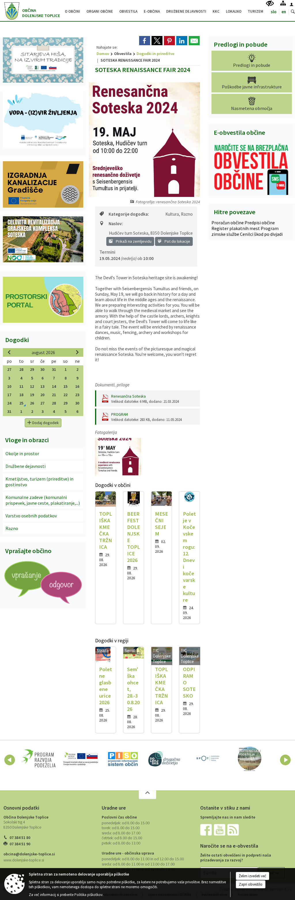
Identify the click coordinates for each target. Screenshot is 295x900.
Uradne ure (114, 808)
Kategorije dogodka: (129, 214)
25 (21, 403)
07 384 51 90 (20, 844)
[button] (9, 760)
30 (42, 369)
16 (77, 386)
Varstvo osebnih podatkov (31, 516)
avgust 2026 (43, 352)
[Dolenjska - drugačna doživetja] (165, 759)
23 (77, 394)
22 (65, 394)
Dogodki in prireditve (155, 53)
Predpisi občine (260, 222)
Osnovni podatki (21, 808)
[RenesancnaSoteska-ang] (118, 456)
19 (32, 394)
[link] (144, 40)
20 (42, 394)
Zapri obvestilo (250, 884)
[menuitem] (72, 10)
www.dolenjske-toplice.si (23, 860)
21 (54, 394)
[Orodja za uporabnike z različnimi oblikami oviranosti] (270, 4)
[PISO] (123, 759)
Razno (11, 528)
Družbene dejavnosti (25, 466)
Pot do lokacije (177, 241)
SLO (274, 11)
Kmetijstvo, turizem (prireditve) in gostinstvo (39, 481)
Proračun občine (228, 222)
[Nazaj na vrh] (147, 794)
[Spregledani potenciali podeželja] (249, 759)
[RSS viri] (233, 829)
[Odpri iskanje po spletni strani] (293, 12)
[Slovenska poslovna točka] (207, 759)
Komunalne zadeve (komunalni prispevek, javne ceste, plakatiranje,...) (42, 500)
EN (283, 11)
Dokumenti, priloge (112, 385)
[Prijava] (292, 4)
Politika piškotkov (88, 894)
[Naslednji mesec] (77, 352)
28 (21, 369)
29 (32, 369)
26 (32, 403)
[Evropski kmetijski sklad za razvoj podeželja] (81, 759)
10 (9, 386)
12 (32, 386)
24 (9, 403)
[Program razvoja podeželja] (38, 759)
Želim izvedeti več (252, 876)
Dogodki (17, 340)
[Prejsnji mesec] (9, 352)
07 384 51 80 (20, 837)
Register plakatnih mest (236, 228)
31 (54, 369)
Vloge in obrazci (27, 440)
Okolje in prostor (22, 453)
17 (9, 394)
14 (54, 386)
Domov (103, 53)
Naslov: (116, 223)
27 (9, 369)
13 (42, 386)
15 (65, 386)
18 (21, 394)
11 (21, 386)
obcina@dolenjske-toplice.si (29, 854)
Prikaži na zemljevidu (133, 241)
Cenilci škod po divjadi (261, 234)
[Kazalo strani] (283, 3)
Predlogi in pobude (240, 44)
